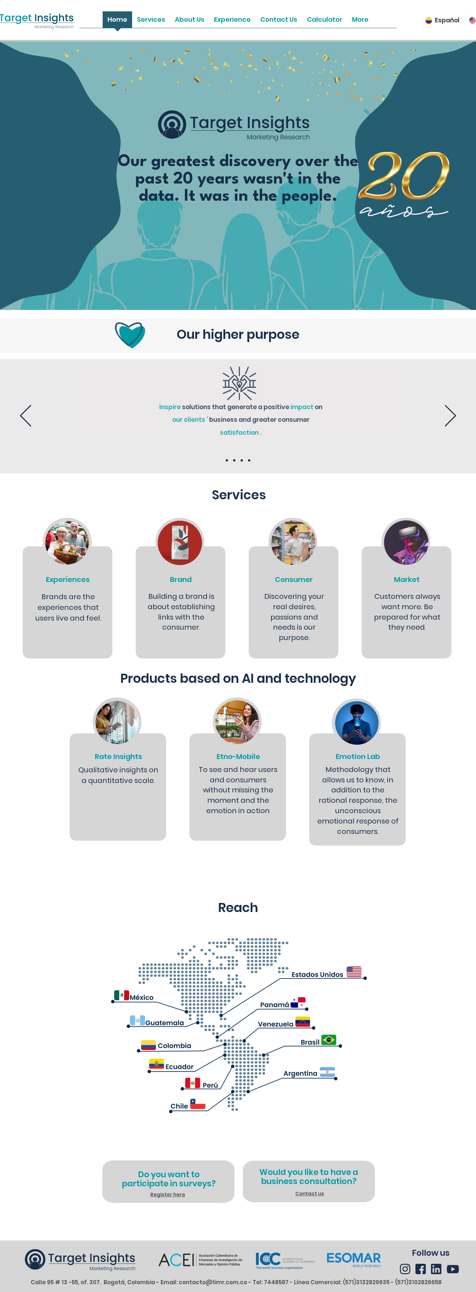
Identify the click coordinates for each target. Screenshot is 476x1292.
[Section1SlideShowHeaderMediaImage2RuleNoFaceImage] (234, 460)
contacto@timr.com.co (213, 1282)
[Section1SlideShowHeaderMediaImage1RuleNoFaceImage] (227, 460)
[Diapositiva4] (249, 460)
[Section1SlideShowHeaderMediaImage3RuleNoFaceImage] (242, 460)
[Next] (450, 416)
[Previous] (25, 416)
